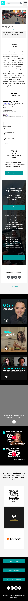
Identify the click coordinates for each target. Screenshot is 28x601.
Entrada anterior (14, 286)
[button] (25, 3)
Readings (5, 30)
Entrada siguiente (14, 291)
